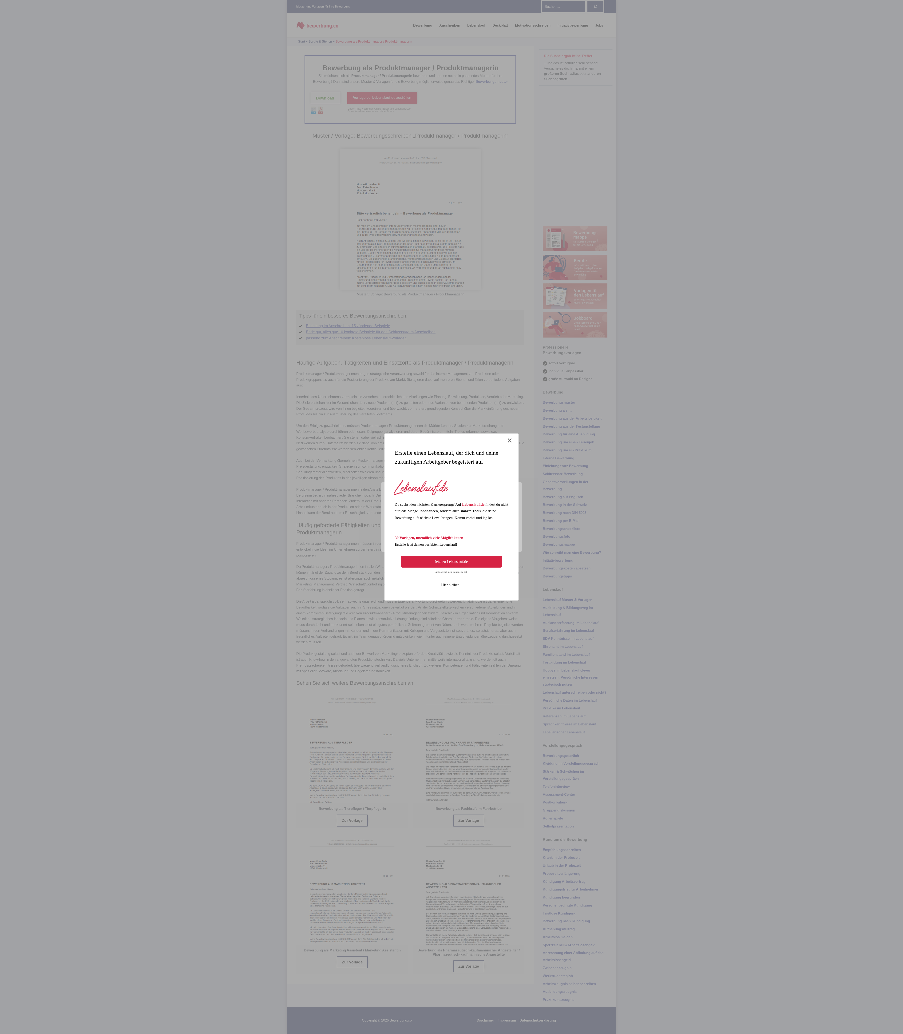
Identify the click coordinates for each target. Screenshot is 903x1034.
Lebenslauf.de (473, 504)
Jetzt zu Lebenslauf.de (451, 562)
